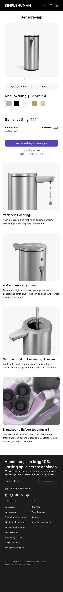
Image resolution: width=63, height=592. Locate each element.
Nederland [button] (25, 488)
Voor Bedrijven (38, 512)
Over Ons (35, 507)
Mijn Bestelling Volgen (15, 522)
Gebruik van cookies (41, 522)
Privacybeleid (28, 564)
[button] (45, 5)
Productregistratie (13, 537)
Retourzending (12, 532)
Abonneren (48, 481)
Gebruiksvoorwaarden (13, 564)
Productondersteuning (15, 517)
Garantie (35, 517)
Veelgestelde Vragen (14, 548)
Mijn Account (11, 512)
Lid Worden (10, 507)
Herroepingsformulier (15, 527)
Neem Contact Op (13, 543)
